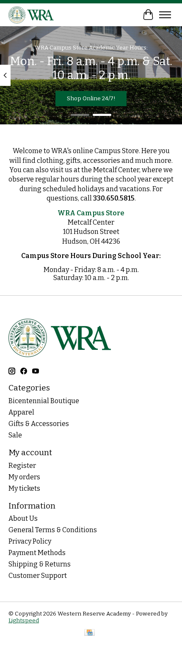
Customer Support (37, 576)
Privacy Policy (29, 541)
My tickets (24, 488)
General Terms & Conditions (52, 530)
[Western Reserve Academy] (31, 14)
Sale (15, 435)
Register (22, 466)
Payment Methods (37, 553)
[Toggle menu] (165, 14)
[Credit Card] (89, 633)
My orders (24, 477)
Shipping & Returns (39, 564)
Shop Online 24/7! (91, 98)
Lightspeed (23, 620)
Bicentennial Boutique (43, 401)
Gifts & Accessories (38, 424)
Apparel (21, 412)
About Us (23, 518)
